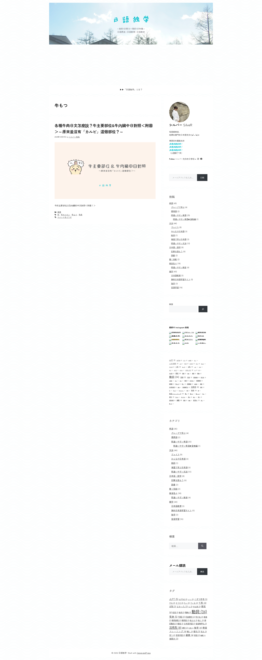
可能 (189, 377)
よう (171, 370)
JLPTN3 (179, 360)
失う (176, 380)
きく (196, 360)
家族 (186, 380)
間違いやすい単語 (178, 215)
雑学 (171, 271)
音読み (196, 400)
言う (200, 397)
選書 (179, 400)
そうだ (192, 363)
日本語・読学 (175, 247)
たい (198, 363)
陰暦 (190, 400)
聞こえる (198, 394)
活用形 (195, 387)
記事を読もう (177, 251)
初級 (189, 373)
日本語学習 (172, 387)
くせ (181, 363)
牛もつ (74, 214)
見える (177, 397)
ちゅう (203, 363)
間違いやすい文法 (178, 243)
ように (182, 370)
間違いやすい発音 (178, 267)
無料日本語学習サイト (180, 279)
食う (202, 400)
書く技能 (173, 259)
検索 (171, 304)
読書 (173, 255)
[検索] (203, 309)
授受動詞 (190, 384)
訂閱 (202, 177)
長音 (185, 400)
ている (171, 367)
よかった (189, 370)
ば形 (190, 367)
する (186, 363)
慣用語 (174, 211)
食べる (171, 403)
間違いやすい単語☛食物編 (184, 219)
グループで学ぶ (177, 207)
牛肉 (80, 214)
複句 (171, 397)
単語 (59, 212)
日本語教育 (176, 275)
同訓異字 (196, 377)
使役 (178, 373)
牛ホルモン (65, 214)
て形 (178, 367)
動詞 (174, 377)
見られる (184, 397)
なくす (184, 367)
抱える (178, 384)
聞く (187, 394)
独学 (173, 283)
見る (190, 397)
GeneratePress (144, 652)
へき (196, 367)
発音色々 (173, 263)
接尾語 (196, 384)
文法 (171, 223)
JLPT (172, 360)
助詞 (173, 235)
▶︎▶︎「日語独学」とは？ (131, 89)
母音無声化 (186, 387)
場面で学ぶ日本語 (178, 239)
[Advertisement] (131, 65)
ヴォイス (175, 227)
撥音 (202, 384)
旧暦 (179, 387)
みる (201, 367)
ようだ (176, 370)
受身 (183, 377)
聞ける (192, 394)
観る (195, 397)
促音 (184, 373)
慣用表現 (199, 380)
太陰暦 (171, 380)
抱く (184, 384)
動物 (199, 373)
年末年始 (192, 380)
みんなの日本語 (177, 231)
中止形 (171, 373)
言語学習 (175, 287)
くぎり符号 (173, 364)
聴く (204, 394)
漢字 (202, 387)
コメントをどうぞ (64, 217)
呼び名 (203, 377)
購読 (202, 571)
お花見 (190, 360)
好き (181, 380)
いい (185, 360)
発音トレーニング (176, 394)
